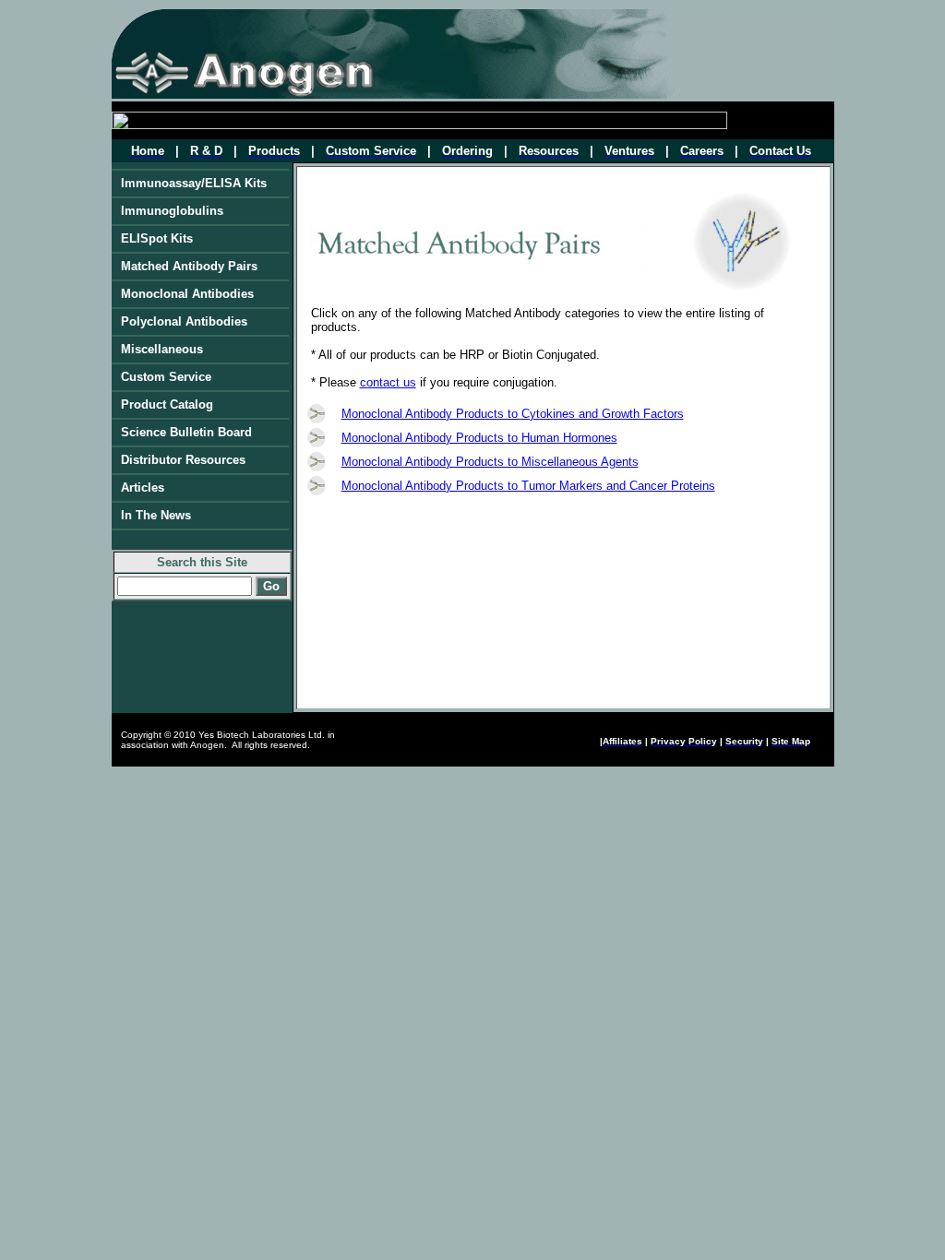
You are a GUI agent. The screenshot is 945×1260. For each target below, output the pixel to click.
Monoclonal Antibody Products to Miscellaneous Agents (490, 462)
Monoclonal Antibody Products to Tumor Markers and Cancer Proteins (528, 486)
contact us (388, 382)
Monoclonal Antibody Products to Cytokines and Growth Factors (512, 414)
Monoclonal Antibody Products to (431, 438)
